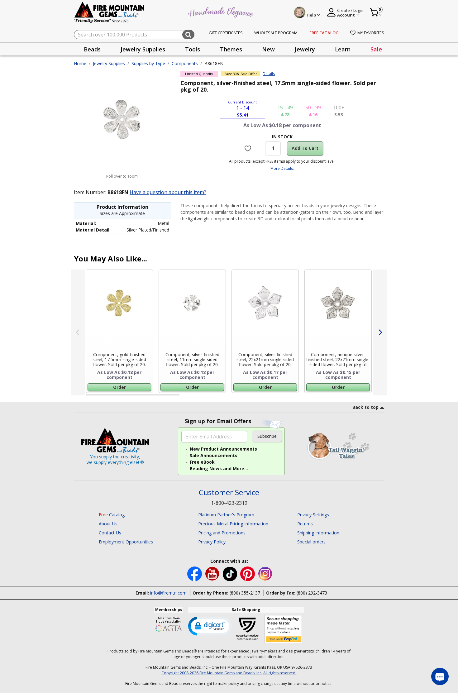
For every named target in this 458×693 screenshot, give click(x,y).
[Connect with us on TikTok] (230, 573)
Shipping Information (318, 533)
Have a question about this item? (168, 192)
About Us (108, 524)
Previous (78, 332)
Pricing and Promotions (222, 533)
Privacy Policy (212, 542)
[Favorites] (248, 148)
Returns (305, 524)
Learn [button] (343, 49)
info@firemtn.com (168, 593)
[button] (210, 625)
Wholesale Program (276, 33)
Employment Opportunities (126, 542)
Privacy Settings (313, 515)
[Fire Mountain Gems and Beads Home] (109, 12)
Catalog (112, 515)
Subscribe (267, 436)
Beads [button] (92, 49)
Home (80, 63)
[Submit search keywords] (188, 34)
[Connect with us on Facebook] (195, 573)
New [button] (268, 49)
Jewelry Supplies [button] (143, 49)
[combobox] (134, 34)
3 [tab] (282, 397)
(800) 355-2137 (245, 593)
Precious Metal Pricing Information (233, 524)
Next (380, 332)
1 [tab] (89, 397)
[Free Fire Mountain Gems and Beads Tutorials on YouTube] (213, 573)
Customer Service (229, 492)
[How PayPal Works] (283, 629)
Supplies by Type (148, 63)
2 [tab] (186, 397)
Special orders (311, 542)
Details (269, 73)
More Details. (282, 168)
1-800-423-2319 (229, 502)
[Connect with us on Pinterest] (248, 573)
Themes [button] (231, 49)
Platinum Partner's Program (226, 515)
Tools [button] (192, 49)
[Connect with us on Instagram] (265, 573)
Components (185, 63)
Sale (376, 49)
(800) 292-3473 (312, 593)
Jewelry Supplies (109, 63)
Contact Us (110, 533)
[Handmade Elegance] (221, 11)
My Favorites (370, 33)
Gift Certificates (226, 33)
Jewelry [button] (305, 49)
